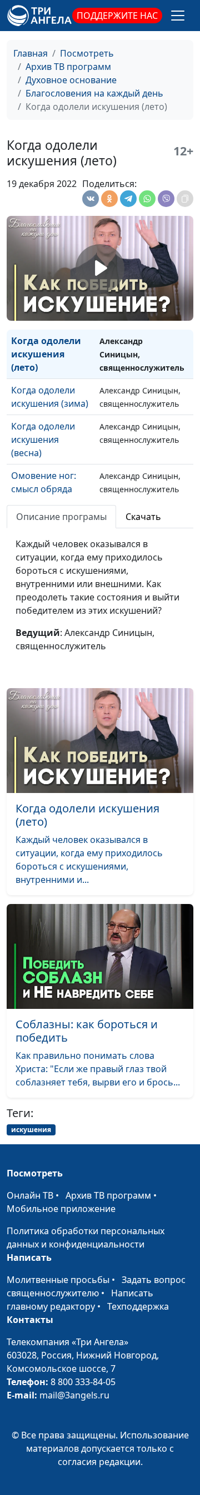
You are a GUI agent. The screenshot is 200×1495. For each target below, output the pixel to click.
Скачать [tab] (143, 517)
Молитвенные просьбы (58, 1280)
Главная (30, 53)
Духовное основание (71, 80)
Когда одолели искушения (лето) (46, 354)
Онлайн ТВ (30, 1195)
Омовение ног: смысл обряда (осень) (43, 488)
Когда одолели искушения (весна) (43, 439)
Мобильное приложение (61, 1209)
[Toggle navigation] (177, 15)
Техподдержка (138, 1306)
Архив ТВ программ (68, 66)
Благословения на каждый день (94, 93)
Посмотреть (87, 53)
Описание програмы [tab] (61, 517)
